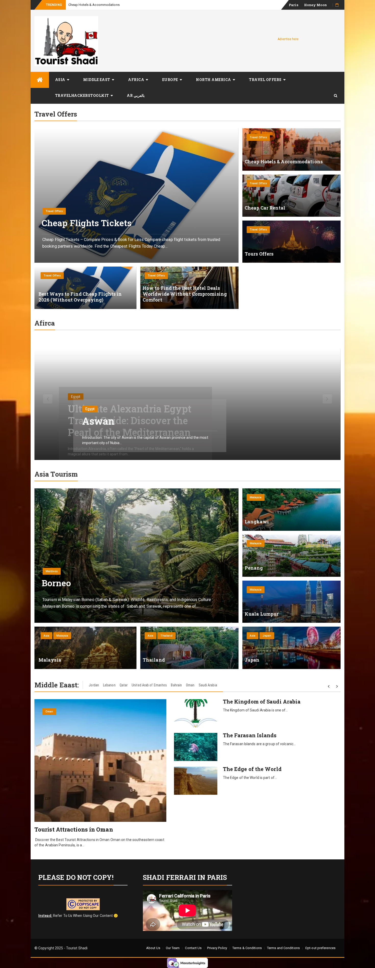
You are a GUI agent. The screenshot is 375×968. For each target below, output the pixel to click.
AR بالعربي (136, 95)
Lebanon (109, 685)
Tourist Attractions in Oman (73, 829)
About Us (153, 948)
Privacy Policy (217, 948)
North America (213, 79)
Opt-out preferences (320, 948)
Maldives (52, 571)
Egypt (75, 397)
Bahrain (176, 685)
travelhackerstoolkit (82, 95)
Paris (293, 5)
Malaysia (255, 497)
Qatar (124, 685)
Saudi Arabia (208, 685)
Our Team (173, 948)
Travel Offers (265, 79)
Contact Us (193, 948)
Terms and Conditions (283, 948)
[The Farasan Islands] (195, 747)
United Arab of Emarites (149, 685)
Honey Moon (315, 5)
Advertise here (288, 39)
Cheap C (74, 5)
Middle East (96, 79)
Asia (60, 79)
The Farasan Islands (250, 735)
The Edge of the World (252, 769)
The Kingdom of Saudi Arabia (262, 701)
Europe (170, 79)
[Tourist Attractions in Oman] (100, 760)
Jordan (94, 685)
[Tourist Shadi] (40, 80)
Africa (136, 79)
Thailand (166, 635)
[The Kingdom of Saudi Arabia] (195, 713)
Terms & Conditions (247, 948)
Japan (266, 635)
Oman (190, 685)
